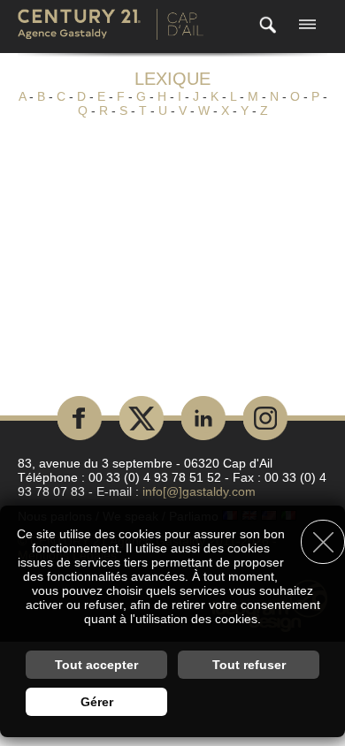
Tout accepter (96, 665)
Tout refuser (249, 665)
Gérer (96, 702)
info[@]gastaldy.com (199, 491)
